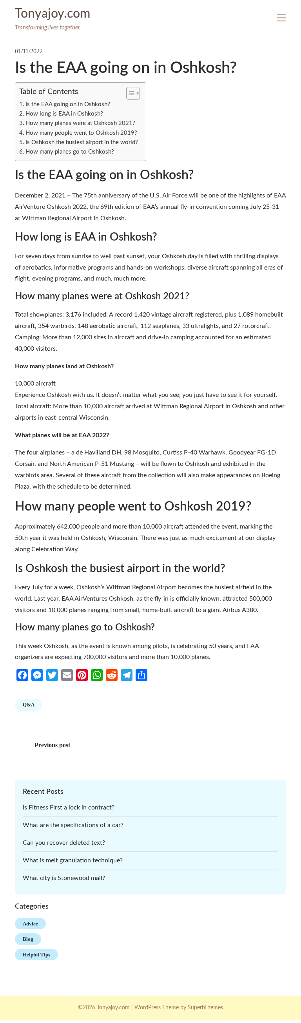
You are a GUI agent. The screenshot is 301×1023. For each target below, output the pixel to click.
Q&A (28, 705)
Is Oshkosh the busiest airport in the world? (81, 142)
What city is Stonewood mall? (64, 878)
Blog (28, 939)
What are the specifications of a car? (73, 825)
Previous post (52, 745)
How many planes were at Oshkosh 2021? (80, 123)
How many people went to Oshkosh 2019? (81, 133)
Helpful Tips (36, 955)
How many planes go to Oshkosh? (69, 152)
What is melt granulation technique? (73, 860)
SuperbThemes (205, 1007)
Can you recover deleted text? (64, 843)
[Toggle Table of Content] (129, 93)
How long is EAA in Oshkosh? (64, 114)
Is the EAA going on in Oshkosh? (67, 104)
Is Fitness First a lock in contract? (68, 807)
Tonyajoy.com (52, 13)
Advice (30, 924)
